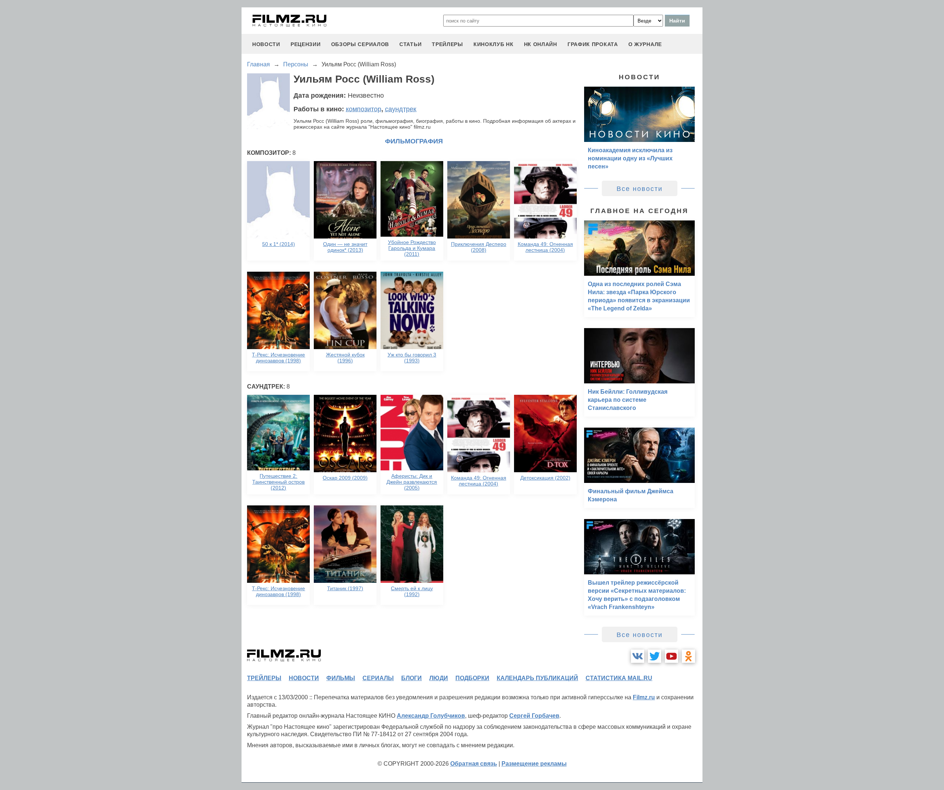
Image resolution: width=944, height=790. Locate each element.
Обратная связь (473, 764)
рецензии (306, 44)
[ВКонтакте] (637, 656)
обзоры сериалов (360, 44)
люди (438, 678)
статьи (410, 44)
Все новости (640, 188)
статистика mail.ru (619, 678)
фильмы (340, 678)
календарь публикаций (537, 678)
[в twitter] (654, 656)
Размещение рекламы (534, 764)
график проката (593, 44)
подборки (472, 678)
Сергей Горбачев (534, 716)
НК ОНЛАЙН (540, 44)
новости (266, 44)
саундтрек (400, 109)
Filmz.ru (644, 697)
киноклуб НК (493, 44)
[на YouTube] (671, 656)
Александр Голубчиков (431, 716)
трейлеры (447, 44)
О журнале (645, 44)
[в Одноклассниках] (688, 656)
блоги (411, 678)
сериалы (378, 678)
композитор (363, 109)
